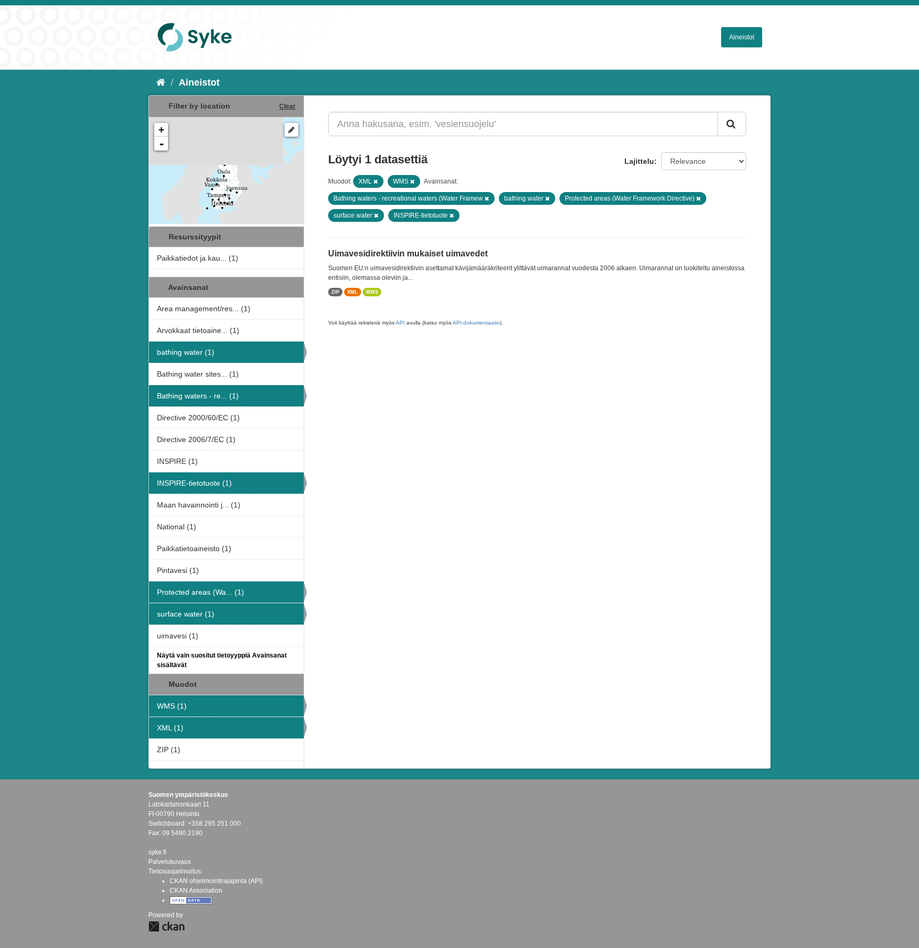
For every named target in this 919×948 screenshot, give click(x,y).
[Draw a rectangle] (291, 130)
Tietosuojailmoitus (174, 871)
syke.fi (157, 852)
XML (352, 292)
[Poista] (375, 181)
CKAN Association (196, 890)
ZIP (335, 292)
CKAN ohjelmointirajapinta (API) (216, 881)
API (400, 323)
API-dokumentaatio (476, 323)
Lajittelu (639, 161)
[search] (731, 124)
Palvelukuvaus (169, 862)
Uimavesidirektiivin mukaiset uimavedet (408, 253)
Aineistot (741, 37)
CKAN (166, 926)
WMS (372, 292)
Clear (287, 106)
